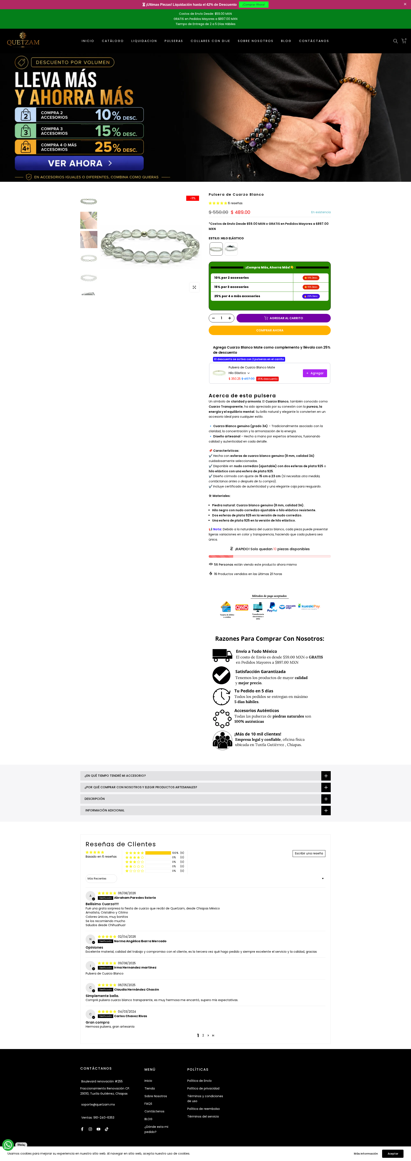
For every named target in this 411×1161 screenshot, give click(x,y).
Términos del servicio (203, 1116)
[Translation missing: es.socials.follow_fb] (82, 1129)
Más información (366, 1154)
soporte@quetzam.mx (98, 1105)
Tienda (149, 1088)
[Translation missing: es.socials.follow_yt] (98, 1129)
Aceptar (393, 1153)
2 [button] (203, 1035)
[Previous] (107, 244)
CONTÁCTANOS (314, 41)
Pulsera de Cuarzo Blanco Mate (252, 367)
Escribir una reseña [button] (309, 853)
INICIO (88, 41)
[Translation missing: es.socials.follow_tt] (107, 1129)
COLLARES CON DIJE (210, 41)
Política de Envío (199, 1081)
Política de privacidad (203, 1088)
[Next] (195, 244)
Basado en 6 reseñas (101, 856)
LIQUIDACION (144, 41)
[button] (405, 4)
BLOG (286, 41)
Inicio (148, 1081)
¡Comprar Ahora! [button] (253, 4)
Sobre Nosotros (155, 1096)
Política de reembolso (203, 1109)
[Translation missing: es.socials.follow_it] (90, 1129)
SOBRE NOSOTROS (256, 41)
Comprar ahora (269, 330)
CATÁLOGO (113, 41)
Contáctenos (154, 1111)
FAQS (148, 1103)
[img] (107, 893)
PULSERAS (174, 41)
